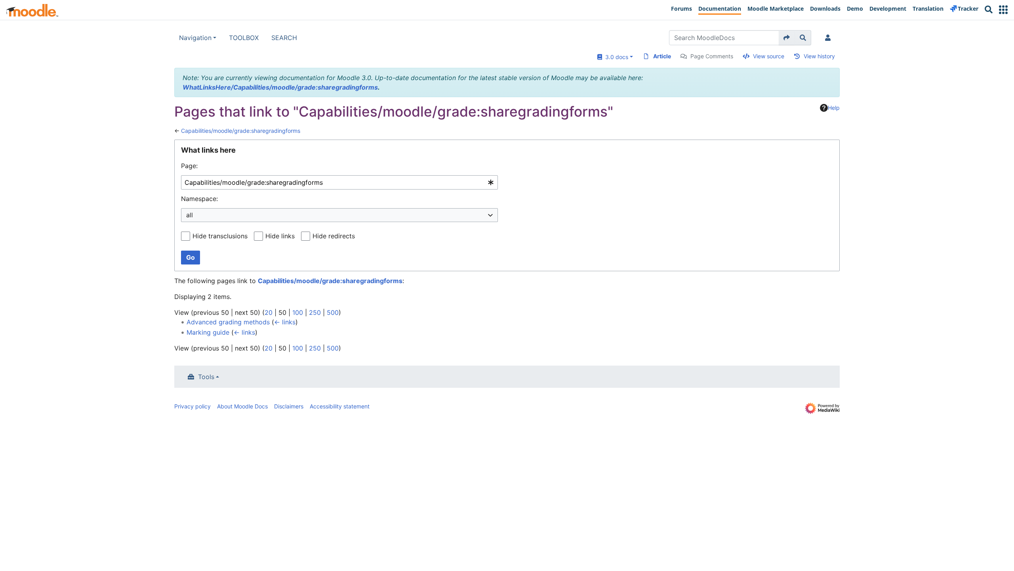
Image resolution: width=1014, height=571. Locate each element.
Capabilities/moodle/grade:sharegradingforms (240, 130)
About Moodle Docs (242, 406)
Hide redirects (334, 236)
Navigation (195, 38)
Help (834, 107)
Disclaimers (288, 406)
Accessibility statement (340, 406)
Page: (189, 166)
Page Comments (711, 56)
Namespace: (199, 199)
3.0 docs (615, 57)
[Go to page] (787, 37)
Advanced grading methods (228, 322)
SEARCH (284, 38)
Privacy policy (192, 406)
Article (662, 56)
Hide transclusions (220, 236)
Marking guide (208, 332)
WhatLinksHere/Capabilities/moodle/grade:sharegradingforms (280, 87)
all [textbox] (189, 215)
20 (269, 312)
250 (315, 312)
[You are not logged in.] (829, 38)
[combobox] (339, 182)
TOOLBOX (244, 38)
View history (819, 56)
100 (297, 312)
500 (333, 312)
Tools (206, 377)
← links (284, 322)
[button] (1003, 9)
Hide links (280, 236)
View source (768, 56)
